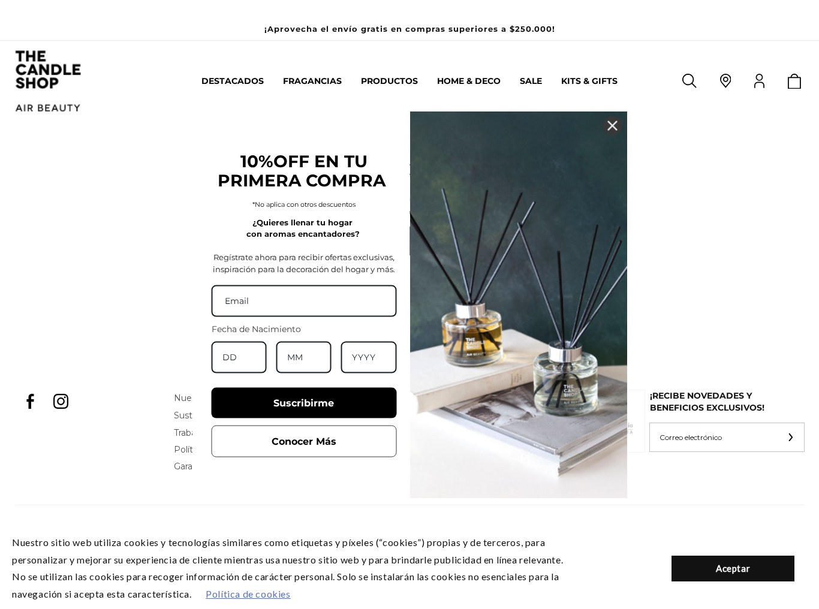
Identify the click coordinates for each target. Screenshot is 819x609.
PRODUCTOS (389, 81)
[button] (312, 81)
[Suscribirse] (790, 437)
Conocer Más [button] (304, 441)
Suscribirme (303, 403)
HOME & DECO (469, 81)
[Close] (612, 125)
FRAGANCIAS (312, 81)
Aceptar (733, 568)
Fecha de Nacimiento (256, 329)
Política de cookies (248, 593)
